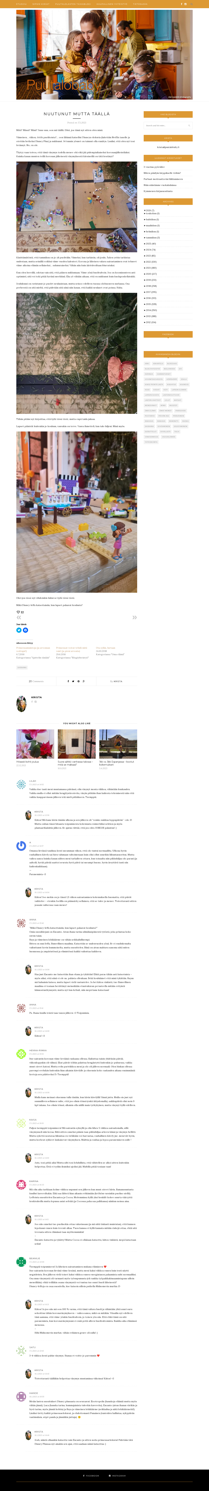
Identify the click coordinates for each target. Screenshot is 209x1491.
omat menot (166, 411)
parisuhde (181, 411)
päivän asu (164, 416)
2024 (151, 249)
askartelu (158, 363)
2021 (151, 267)
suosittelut (151, 431)
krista (118, 681)
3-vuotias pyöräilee (154, 166)
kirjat (156, 390)
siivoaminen (164, 426)
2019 (151, 279)
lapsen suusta (152, 395)
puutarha (150, 416)
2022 (151, 261)
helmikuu (152, 231)
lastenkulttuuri (171, 395)
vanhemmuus (151, 437)
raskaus (161, 421)
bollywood (169, 369)
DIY (180, 369)
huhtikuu (152, 219)
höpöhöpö (172, 379)
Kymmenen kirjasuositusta (158, 191)
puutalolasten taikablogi (73, 4)
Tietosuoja (140, 4)
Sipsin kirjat (41, 4)
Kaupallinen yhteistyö (112, 4)
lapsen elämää (179, 390)
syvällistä (165, 431)
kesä (147, 390)
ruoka (185, 421)
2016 (151, 298)
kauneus (184, 384)
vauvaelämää (168, 437)
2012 (151, 322)
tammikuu (153, 237)
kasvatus (171, 384)
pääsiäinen (178, 416)
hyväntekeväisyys (154, 379)
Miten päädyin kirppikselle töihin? (162, 173)
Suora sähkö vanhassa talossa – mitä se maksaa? (75, 763)
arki (147, 363)
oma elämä (150, 411)
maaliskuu (153, 225)
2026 (150, 210)
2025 (151, 243)
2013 (151, 316)
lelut (167, 400)
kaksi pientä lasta (154, 384)
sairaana (22, 667)
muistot (173, 405)
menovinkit (151, 405)
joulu (184, 379)
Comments (36, 681)
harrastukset (164, 374)
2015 (151, 304)
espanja (149, 374)
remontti (173, 421)
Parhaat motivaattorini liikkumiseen (163, 179)
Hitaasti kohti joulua (27, 761)
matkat (177, 400)
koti (166, 390)
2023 (151, 255)
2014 (151, 310)
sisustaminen (180, 426)
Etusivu (21, 4)
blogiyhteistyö (152, 369)
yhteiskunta (151, 442)
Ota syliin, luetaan (105, 647)
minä (163, 405)
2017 (151, 292)
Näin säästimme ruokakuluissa (160, 185)
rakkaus (149, 421)
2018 (151, 285)
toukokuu (153, 213)
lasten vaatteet (153, 400)
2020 (151, 273)
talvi (176, 431)
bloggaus (172, 363)
